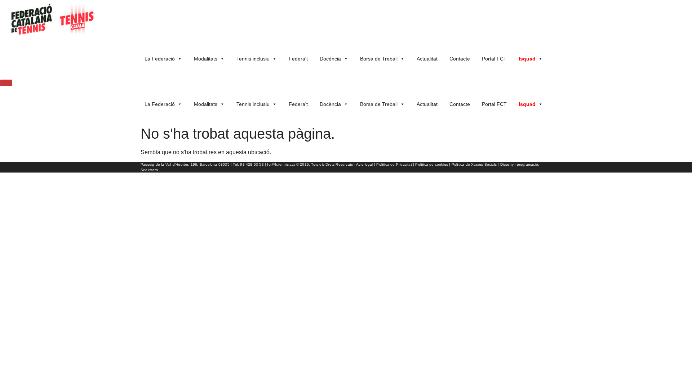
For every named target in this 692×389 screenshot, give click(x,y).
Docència (330, 59)
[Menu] (6, 83)
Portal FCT (494, 59)
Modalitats (205, 59)
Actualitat (427, 59)
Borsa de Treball (379, 59)
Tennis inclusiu (253, 59)
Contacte (459, 59)
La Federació (160, 59)
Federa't (298, 59)
